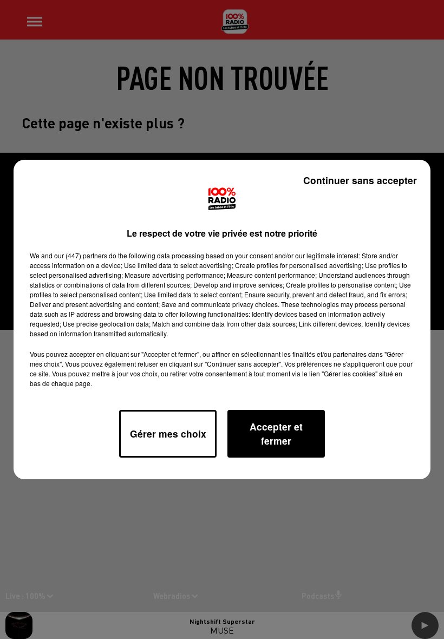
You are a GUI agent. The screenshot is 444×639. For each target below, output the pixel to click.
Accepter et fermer (276, 433)
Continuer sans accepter (360, 180)
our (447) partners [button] (80, 255)
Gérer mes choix (168, 433)
